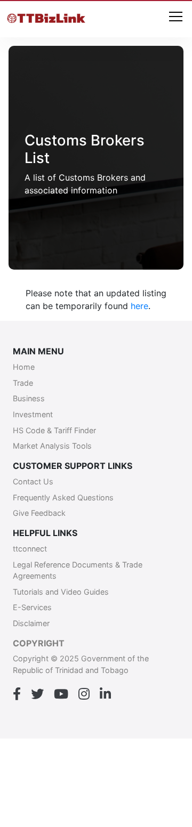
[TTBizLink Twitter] (37, 694)
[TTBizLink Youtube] (61, 694)
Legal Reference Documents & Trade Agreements (77, 570)
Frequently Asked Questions (63, 497)
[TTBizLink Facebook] (17, 694)
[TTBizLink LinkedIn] (105, 694)
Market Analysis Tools (52, 445)
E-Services (32, 607)
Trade (23, 382)
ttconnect (30, 548)
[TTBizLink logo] (47, 19)
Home (24, 366)
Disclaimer (31, 623)
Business (29, 398)
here (139, 306)
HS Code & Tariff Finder (54, 430)
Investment (33, 414)
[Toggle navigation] (175, 17)
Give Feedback (39, 512)
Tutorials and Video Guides (61, 591)
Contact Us (33, 481)
